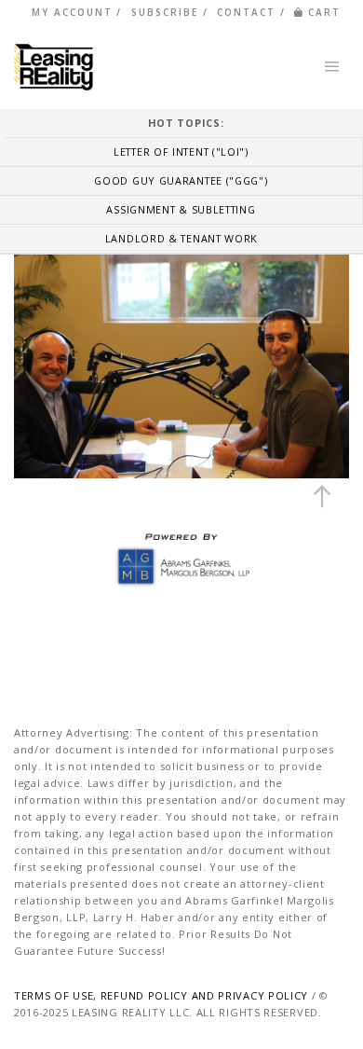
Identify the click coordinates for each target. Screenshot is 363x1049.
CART (324, 12)
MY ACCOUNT (72, 12)
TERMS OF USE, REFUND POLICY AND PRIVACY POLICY (161, 995)
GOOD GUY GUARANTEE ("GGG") (180, 180)
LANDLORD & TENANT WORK (181, 238)
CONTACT (246, 12)
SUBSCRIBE (164, 12)
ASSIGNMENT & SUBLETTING (180, 209)
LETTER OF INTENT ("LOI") (181, 152)
